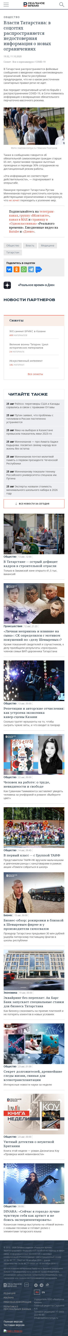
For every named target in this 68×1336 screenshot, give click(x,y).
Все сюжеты (35, 374)
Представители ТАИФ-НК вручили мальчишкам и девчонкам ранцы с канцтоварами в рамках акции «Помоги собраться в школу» (33, 861)
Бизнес (8, 915)
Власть (30, 245)
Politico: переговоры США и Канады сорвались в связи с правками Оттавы (33, 405)
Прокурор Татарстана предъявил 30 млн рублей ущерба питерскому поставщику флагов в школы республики (34, 930)
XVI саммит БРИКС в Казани (27, 333)
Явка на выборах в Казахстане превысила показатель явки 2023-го (29, 431)
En (43, 1292)
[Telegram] (31, 269)
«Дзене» (28, 231)
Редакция (9, 1293)
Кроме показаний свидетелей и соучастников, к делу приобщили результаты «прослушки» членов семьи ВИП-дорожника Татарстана (34, 641)
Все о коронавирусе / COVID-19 (29, 61)
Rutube (14, 231)
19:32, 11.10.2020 (13, 56)
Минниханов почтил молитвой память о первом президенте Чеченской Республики (32, 460)
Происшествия (13, 626)
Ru (37, 1292)
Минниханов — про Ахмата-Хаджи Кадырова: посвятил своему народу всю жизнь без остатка (32, 445)
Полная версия (13, 1321)
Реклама (9, 1297)
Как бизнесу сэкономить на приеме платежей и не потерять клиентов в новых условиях (34, 1006)
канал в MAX (18, 219)
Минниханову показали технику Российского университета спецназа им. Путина (31, 475)
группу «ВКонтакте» (34, 215)
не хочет (14, 200)
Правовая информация (17, 1302)
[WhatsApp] (24, 269)
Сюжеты (16, 320)
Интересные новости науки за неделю (33, 1077)
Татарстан (12, 252)
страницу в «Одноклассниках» (28, 221)
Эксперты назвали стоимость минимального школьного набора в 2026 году (32, 490)
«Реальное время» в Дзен (36, 285)
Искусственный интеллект (25, 362)
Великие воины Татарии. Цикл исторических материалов (28, 348)
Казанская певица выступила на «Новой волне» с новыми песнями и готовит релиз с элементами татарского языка (34, 1221)
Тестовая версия (14, 1325)
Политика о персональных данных (17, 1308)
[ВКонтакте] (9, 269)
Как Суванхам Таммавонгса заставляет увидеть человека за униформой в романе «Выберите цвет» (33, 790)
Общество (12, 17)
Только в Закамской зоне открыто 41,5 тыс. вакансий (31, 568)
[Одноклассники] (16, 269)
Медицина (47, 245)
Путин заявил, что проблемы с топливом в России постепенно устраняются (29, 418)
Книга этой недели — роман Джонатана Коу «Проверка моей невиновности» (31, 1148)
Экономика (10, 992)
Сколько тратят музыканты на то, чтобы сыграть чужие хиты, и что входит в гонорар (34, 716)
